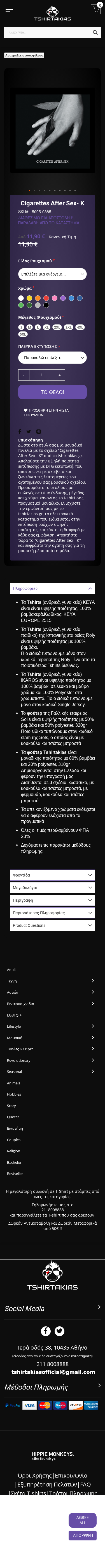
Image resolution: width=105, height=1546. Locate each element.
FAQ (85, 1484)
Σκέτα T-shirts (28, 1493)
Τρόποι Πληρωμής (73, 1493)
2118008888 (52, 1209)
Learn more (40, 1528)
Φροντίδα (21, 875)
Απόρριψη (83, 1535)
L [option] (38, 327)
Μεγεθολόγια (25, 887)
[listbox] (52, 274)
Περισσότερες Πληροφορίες (39, 913)
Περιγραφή (23, 900)
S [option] (21, 327)
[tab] (52, 588)
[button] (29, 191)
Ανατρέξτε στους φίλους (24, 55)
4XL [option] (80, 327)
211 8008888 (52, 1364)
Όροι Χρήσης (35, 1475)
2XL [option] (57, 327)
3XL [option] (69, 327)
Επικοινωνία (71, 1475)
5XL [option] (23, 334)
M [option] (29, 327)
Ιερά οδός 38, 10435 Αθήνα (52, 1347)
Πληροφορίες (25, 588)
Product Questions (29, 925)
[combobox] (52, 32)
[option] (21, 298)
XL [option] (47, 327)
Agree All (82, 1520)
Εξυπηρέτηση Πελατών (47, 1484)
